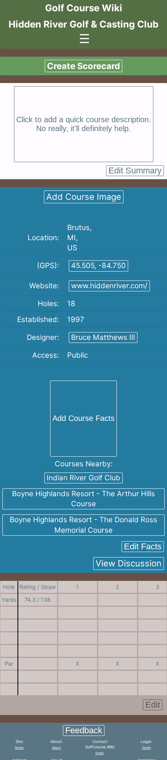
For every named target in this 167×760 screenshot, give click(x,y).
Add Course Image (83, 197)
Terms (146, 748)
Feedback (83, 730)
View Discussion (129, 563)
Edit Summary (135, 170)
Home (19, 748)
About (56, 748)
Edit (152, 705)
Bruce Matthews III (103, 337)
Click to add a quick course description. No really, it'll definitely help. (83, 124)
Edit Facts (143, 546)
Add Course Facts (83, 418)
